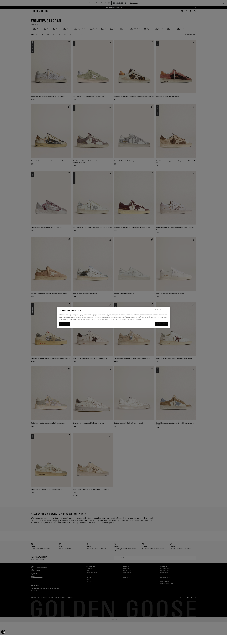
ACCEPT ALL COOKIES (161, 324)
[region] (113, 317)
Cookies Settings (64, 324)
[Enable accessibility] (3, 632)
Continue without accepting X (161, 309)
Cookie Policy (139, 319)
